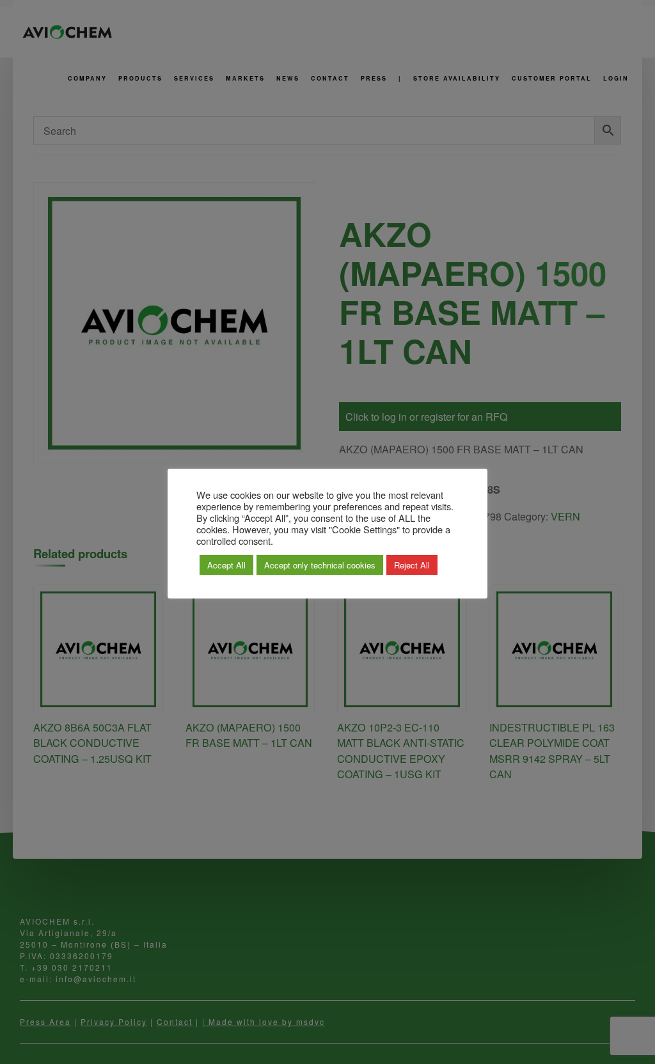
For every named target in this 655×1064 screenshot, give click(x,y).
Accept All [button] (226, 565)
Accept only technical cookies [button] (319, 565)
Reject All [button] (412, 565)
